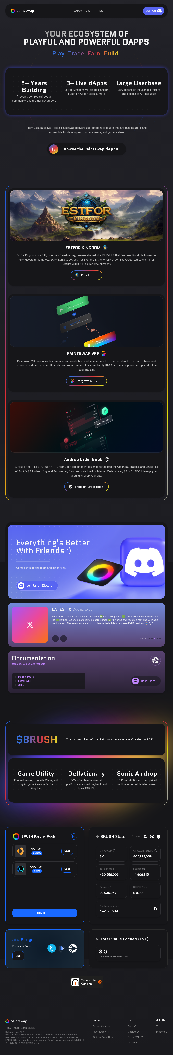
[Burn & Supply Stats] (159, 837)
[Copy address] (155, 909)
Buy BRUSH (44, 913)
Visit (67, 851)
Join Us (151, 11)
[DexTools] (152, 837)
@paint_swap (82, 609)
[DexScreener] (145, 837)
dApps (78, 10)
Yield (100, 10)
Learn (89, 10)
